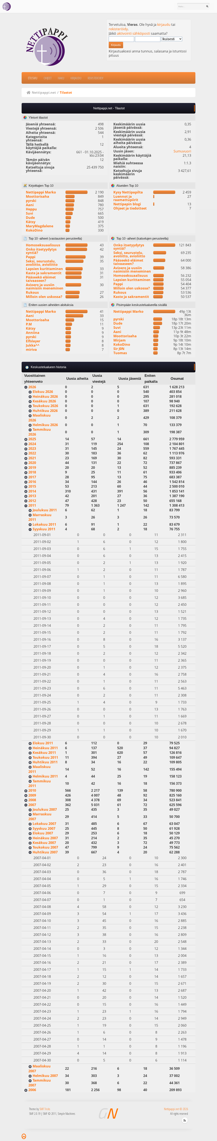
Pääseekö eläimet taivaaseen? (41, 279)
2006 (32, 1090)
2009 (32, 795)
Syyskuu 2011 (44, 529)
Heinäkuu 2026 (45, 396)
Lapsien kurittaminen (44, 268)
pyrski (31, 200)
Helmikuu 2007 (45, 1075)
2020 (32, 462)
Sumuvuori (182, 151)
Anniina (32, 332)
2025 (32, 439)
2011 (32, 505)
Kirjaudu (76, 77)
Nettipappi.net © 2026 (176, 1109)
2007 (32, 804)
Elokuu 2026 (43, 391)
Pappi (30, 257)
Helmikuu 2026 (45, 424)
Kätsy (30, 221)
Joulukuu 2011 (45, 510)
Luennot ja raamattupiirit (125, 198)
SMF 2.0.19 (34, 1114)
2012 (32, 500)
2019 (32, 467)
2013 (32, 496)
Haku (61, 77)
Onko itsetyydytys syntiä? (41, 251)
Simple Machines (66, 1114)
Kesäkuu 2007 (44, 842)
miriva (31, 349)
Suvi (29, 213)
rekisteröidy (118, 29)
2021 (32, 458)
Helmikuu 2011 (45, 776)
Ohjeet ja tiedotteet (130, 208)
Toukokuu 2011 (45, 757)
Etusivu (32, 77)
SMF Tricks (44, 1109)
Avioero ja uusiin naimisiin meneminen (44, 287)
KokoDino (34, 230)
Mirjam (119, 340)
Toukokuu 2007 (45, 847)
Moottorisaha (37, 196)
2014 (32, 491)
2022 (32, 453)
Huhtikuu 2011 (45, 762)
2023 (32, 448)
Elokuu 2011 (43, 743)
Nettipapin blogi (127, 204)
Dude (30, 217)
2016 (32, 481)
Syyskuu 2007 (44, 828)
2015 (32, 486)
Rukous (32, 292)
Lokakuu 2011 (44, 524)
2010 (32, 790)
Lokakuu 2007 (44, 823)
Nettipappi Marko (41, 192)
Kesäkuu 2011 (44, 752)
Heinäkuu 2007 (45, 838)
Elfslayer (33, 341)
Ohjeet (47, 77)
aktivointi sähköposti (133, 33)
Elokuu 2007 (43, 833)
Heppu (31, 209)
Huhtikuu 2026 (45, 410)
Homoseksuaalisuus (43, 245)
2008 (32, 800)
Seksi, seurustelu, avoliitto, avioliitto (42, 263)
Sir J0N (118, 348)
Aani (30, 205)
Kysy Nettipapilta (128, 192)
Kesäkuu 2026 (44, 401)
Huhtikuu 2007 (45, 852)
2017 (32, 477)
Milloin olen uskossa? (44, 296)
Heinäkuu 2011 (45, 748)
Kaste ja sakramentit (43, 273)
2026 (32, 387)
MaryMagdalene (39, 226)
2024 (32, 444)
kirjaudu (163, 24)
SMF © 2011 (49, 1114)
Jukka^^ (32, 345)
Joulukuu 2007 (45, 809)
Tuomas (120, 353)
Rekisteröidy (95, 77)
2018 (32, 472)
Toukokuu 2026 (45, 405)
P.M (29, 324)
